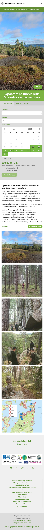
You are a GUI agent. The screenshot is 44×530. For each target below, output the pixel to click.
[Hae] (37, 3)
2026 (30, 129)
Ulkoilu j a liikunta (22, 504)
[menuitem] (37, 3)
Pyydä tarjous (7, 103)
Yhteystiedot (22, 506)
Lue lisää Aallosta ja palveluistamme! (22, 488)
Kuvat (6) (27, 103)
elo (14, 129)
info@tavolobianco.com (22, 523)
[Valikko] (41, 3)
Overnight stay (22, 495)
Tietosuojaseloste (32, 527)
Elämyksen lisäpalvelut (22, 483)
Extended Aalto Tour (22, 485)
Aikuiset (5, 109)
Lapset (4, 117)
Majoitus (22, 490)
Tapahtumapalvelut (22, 499)
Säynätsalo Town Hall (22, 441)
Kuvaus (18, 103)
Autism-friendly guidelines (22, 481)
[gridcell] (5, 136)
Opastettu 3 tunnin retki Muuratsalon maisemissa (20, 9)
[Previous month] (4, 129)
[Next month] (40, 129)
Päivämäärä (6, 125)
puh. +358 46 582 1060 (22, 520)
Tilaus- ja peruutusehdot (14, 527)
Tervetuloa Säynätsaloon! (22, 502)
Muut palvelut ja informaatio (21, 492)
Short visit (22, 497)
